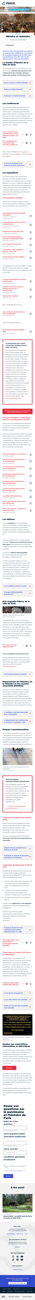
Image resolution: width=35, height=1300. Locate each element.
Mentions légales (6, 1289)
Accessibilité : (23, 1289)
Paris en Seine (27, 1296)
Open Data (10, 1291)
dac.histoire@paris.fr (9, 666)
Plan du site (30, 1291)
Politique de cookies (19, 1291)
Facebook (17, 154)
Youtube (24, 152)
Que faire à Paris (14, 1296)
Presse (4, 1291)
